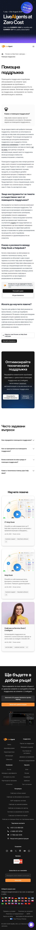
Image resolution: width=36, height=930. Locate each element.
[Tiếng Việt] (26, 903)
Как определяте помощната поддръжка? (16, 440)
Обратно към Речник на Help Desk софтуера (16, 335)
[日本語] (16, 901)
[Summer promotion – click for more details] (18, 21)
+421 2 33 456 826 (16, 828)
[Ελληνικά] (19, 898)
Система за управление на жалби (18, 812)
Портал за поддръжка (27, 743)
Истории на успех (9, 777)
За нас (9, 769)
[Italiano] (12, 901)
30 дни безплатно (18, 295)
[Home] (2, 54)
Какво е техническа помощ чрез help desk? (15, 472)
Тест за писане (27, 784)
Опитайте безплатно (9, 341)
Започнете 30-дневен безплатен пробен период (18, 698)
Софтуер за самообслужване (18, 804)
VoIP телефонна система (18, 800)
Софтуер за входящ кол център (18, 808)
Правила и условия (9, 911)
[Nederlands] (26, 901)
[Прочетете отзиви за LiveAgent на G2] (18, 861)
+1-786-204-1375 (16, 835)
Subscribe (18, 880)
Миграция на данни (27, 747)
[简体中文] (29, 903)
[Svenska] (19, 903)
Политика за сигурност (25, 911)
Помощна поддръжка (8, 56)
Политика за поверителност (15, 914)
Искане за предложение (27, 760)
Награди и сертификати (9, 773)
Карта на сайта (8, 916)
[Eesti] (29, 898)
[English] (22, 898)
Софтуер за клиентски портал (18, 815)
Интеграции (9, 755)
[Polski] (32, 901)
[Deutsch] (16, 898)
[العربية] (2, 898)
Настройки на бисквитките (24, 916)
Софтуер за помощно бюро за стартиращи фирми (18, 819)
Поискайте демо (18, 291)
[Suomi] (32, 898)
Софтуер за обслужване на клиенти (18, 797)
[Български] (6, 898)
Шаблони (27, 780)
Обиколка (9, 759)
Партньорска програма (9, 780)
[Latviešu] (22, 901)
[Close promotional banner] (34, 2)
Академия (27, 777)
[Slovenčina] (12, 903)
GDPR (28, 914)
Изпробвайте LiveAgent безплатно (10, 397)
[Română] (6, 903)
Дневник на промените (27, 757)
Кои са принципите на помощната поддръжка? (14, 450)
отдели (13, 223)
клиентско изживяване (9, 144)
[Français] (2, 901)
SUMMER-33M (15, 27)
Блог (26, 769)
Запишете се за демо (25, 397)
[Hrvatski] (6, 901)
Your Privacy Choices (19, 919)
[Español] (26, 898)
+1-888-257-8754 (16, 831)
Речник (27, 773)
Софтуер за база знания (18, 793)
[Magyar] (9, 901)
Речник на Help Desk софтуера (15, 54)
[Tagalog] (22, 903)
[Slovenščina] (16, 903)
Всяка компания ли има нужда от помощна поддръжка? (13, 461)
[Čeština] (9, 898)
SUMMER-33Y (8, 29)
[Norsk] (29, 901)
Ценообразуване (9, 748)
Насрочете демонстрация (18, 704)
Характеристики (9, 752)
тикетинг (22, 383)
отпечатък (9, 784)
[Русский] (9, 903)
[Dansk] (12, 898)
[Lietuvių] (19, 901)
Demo (9, 744)
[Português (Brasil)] (2, 903)
